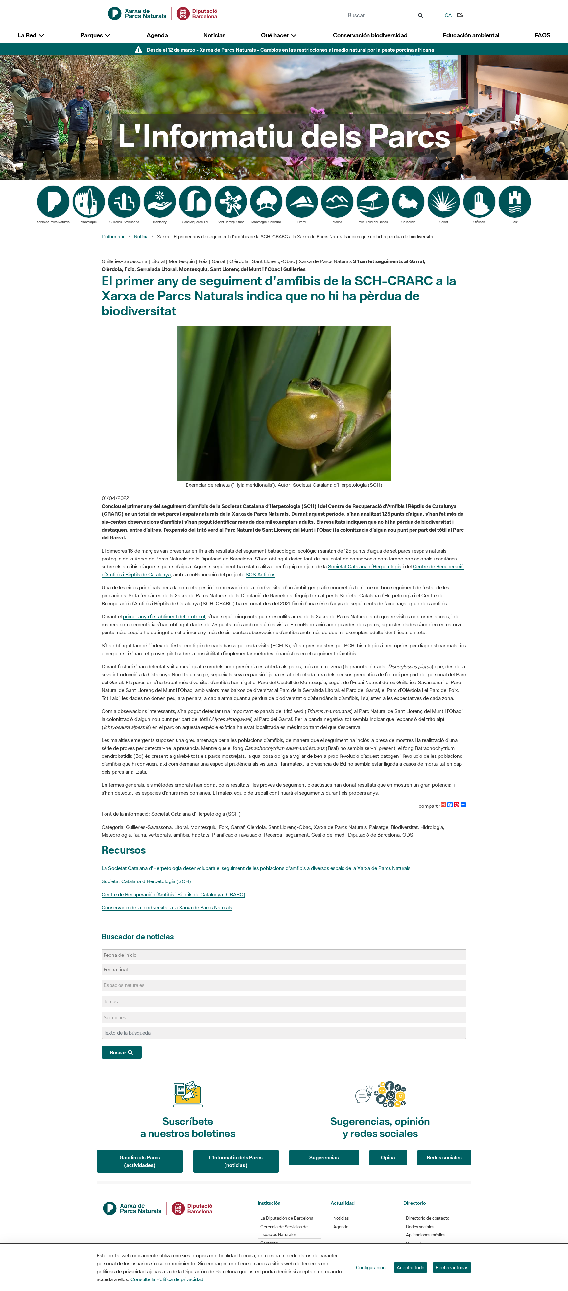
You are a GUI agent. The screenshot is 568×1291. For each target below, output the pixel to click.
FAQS (542, 35)
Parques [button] (92, 35)
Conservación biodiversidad (370, 35)
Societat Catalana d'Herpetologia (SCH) (146, 881)
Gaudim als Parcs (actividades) (140, 1161)
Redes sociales (444, 1157)
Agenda (157, 35)
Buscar (118, 1052)
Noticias (214, 35)
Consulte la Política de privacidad (166, 1279)
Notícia (141, 237)
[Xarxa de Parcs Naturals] (163, 13)
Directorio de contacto (427, 1218)
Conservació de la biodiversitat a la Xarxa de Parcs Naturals (167, 907)
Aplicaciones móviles (425, 1235)
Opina (388, 1157)
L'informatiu (114, 237)
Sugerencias (324, 1157)
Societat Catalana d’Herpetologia (364, 566)
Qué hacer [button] (275, 35)
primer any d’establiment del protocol (164, 616)
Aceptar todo (410, 1267)
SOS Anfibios (260, 574)
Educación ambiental (471, 35)
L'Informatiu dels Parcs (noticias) (236, 1161)
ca (448, 15)
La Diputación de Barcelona (286, 1218)
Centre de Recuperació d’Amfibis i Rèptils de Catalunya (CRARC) (173, 894)
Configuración (371, 1267)
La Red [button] (28, 35)
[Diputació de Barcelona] (158, 1207)
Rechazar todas (452, 1267)
